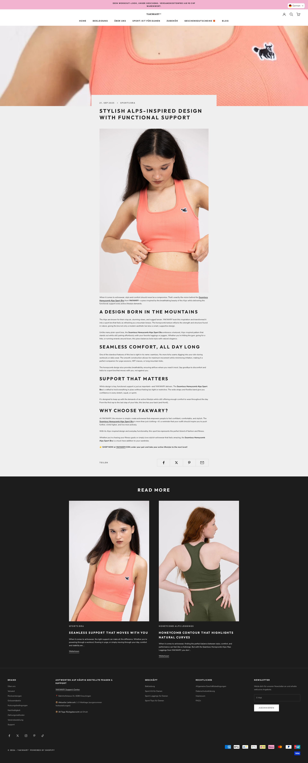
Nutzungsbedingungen (18, 705)
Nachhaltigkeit (14, 710)
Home (82, 21)
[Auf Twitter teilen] (176, 462)
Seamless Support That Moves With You (108, 633)
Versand (11, 691)
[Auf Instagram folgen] (26, 735)
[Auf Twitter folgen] (17, 735)
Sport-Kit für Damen (146, 21)
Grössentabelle (14, 700)
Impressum (200, 696)
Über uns (120, 21)
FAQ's (198, 700)
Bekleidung (100, 21)
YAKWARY (120, 447)
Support (11, 724)
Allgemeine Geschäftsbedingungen (211, 686)
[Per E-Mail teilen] (202, 462)
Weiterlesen (74, 651)
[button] (296, 5)
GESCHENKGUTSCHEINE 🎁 (200, 21)
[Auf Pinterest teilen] (189, 462)
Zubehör (172, 21)
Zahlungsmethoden (16, 715)
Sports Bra (127, 103)
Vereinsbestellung (15, 720)
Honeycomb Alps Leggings (176, 626)
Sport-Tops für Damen (154, 700)
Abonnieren (266, 708)
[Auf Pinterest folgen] (34, 735)
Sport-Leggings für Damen (156, 696)
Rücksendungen (15, 696)
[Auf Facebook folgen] (9, 735)
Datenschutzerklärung (205, 691)
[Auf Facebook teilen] (163, 462)
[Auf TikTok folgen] (42, 735)
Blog (225, 21)
